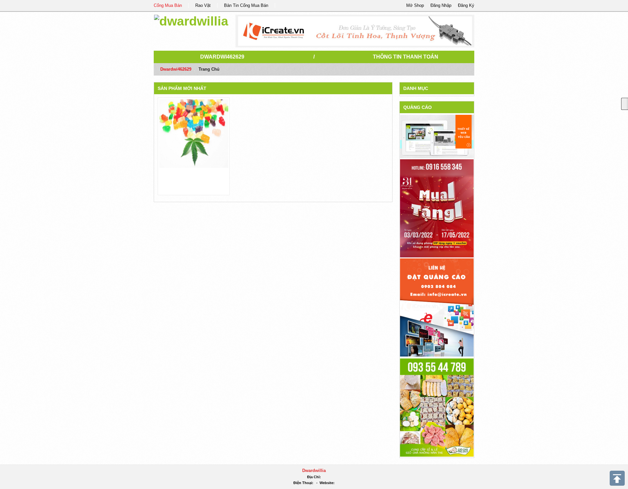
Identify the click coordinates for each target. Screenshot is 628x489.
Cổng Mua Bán (168, 5)
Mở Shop (415, 5)
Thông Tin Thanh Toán (405, 57)
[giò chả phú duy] (437, 407)
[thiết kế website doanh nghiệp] (437, 136)
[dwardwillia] (191, 20)
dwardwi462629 (222, 57)
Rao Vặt (203, 5)
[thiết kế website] (355, 31)
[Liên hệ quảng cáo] (437, 307)
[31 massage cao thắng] (437, 207)
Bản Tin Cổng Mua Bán (246, 5)
